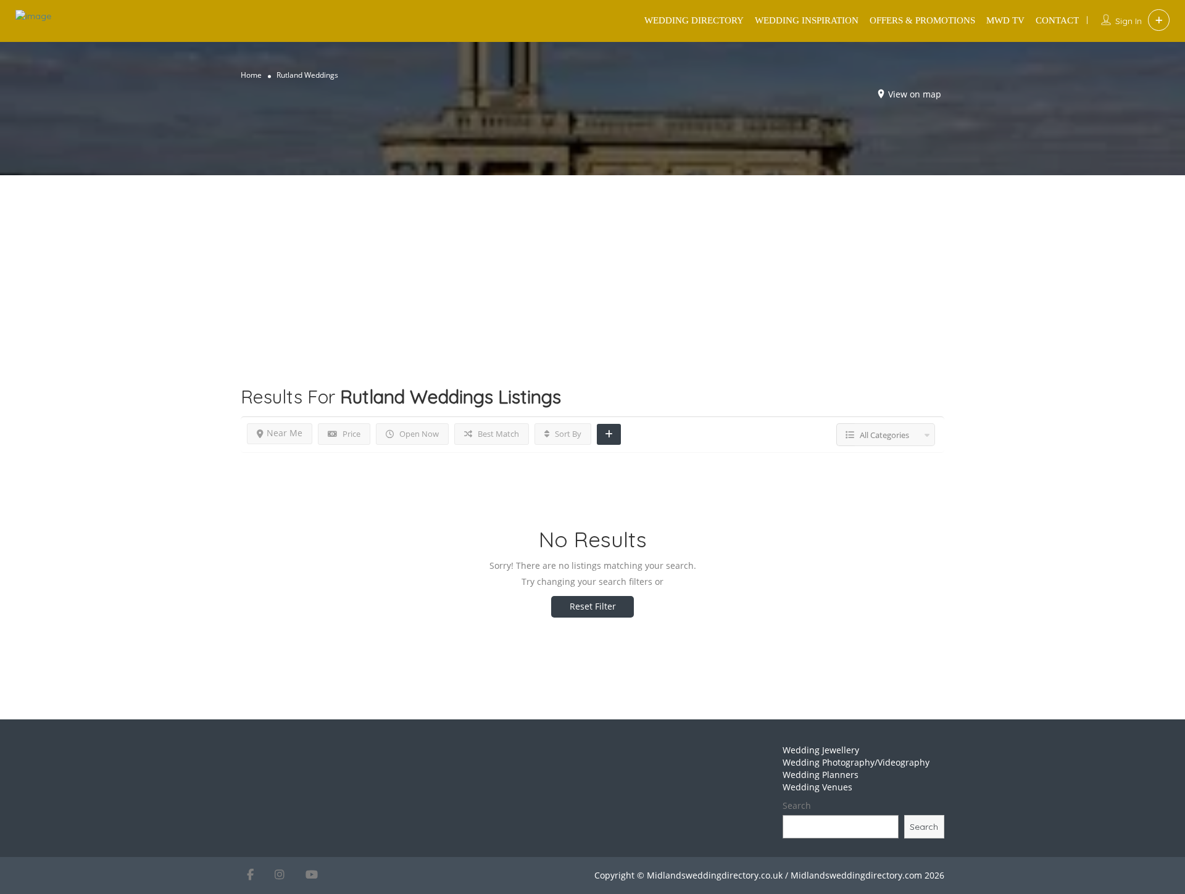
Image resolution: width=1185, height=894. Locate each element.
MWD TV (1005, 20)
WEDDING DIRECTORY (694, 20)
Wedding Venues (817, 787)
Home (251, 75)
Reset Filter (593, 606)
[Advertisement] (592, 261)
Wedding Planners (821, 774)
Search (797, 805)
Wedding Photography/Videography (856, 762)
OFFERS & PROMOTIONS (922, 20)
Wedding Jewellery (821, 750)
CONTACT (1057, 20)
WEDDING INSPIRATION (807, 20)
